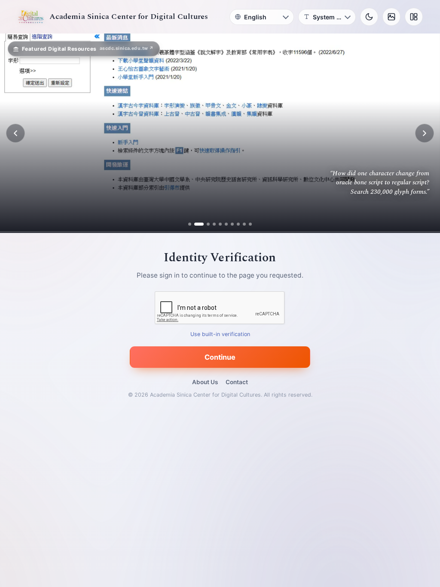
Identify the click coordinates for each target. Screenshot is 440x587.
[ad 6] (226, 224)
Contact (237, 382)
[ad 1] (189, 224)
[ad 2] (195, 224)
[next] (424, 133)
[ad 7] (232, 224)
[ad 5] (220, 224)
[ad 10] (250, 224)
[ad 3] (205, 224)
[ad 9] (244, 224)
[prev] (15, 133)
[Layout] (414, 17)
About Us (205, 382)
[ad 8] (238, 224)
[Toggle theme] (369, 17)
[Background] (391, 17)
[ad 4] (214, 224)
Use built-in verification (220, 334)
